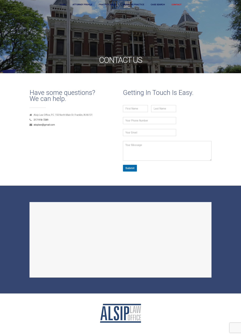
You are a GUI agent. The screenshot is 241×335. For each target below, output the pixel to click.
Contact (176, 4)
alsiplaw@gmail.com (44, 124)
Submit (129, 168)
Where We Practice (133, 4)
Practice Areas (107, 4)
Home (63, 4)
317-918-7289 (41, 120)
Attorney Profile (82, 4)
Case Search (158, 4)
